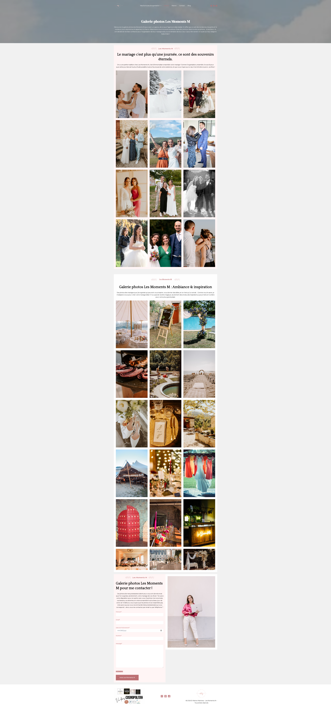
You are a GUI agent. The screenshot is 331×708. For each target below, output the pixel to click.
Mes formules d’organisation (150, 5)
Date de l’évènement (122, 627)
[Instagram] (211, 6)
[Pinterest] (214, 6)
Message (119, 643)
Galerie (166, 5)
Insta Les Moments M (127, 677)
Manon (174, 5)
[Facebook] (216, 6)
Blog (189, 5)
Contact (182, 5)
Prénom (118, 612)
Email (118, 620)
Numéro (118, 635)
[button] (160, 5)
